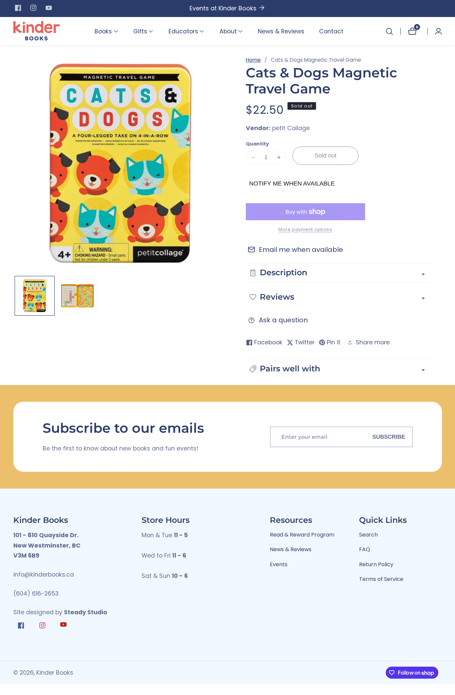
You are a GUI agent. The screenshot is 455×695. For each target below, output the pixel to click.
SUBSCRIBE (388, 437)
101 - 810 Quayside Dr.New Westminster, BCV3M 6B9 (47, 545)
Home (253, 59)
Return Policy (376, 564)
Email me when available (301, 249)
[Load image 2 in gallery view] (77, 296)
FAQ (364, 549)
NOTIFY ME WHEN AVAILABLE (292, 183)
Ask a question (283, 320)
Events (278, 564)
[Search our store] (389, 31)
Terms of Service (381, 579)
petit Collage (291, 128)
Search (368, 535)
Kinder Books (54, 673)
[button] (103, 31)
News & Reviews (281, 31)
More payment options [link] (305, 229)
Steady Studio (85, 612)
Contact (331, 31)
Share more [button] (373, 342)
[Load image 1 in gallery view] (34, 296)
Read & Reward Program (302, 535)
